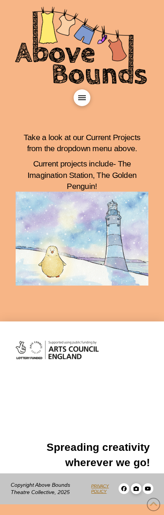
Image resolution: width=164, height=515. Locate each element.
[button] (82, 97)
